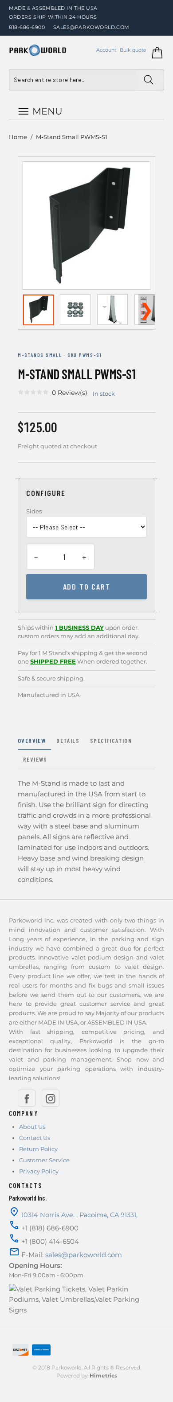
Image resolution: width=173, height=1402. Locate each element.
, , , (79, 1215)
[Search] (150, 80)
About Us (32, 1126)
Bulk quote (133, 50)
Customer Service (44, 1160)
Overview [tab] (32, 740)
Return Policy (38, 1148)
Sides (34, 511)
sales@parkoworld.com (91, 27)
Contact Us (34, 1137)
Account (106, 50)
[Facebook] (26, 1098)
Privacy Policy (39, 1171)
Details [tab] (67, 740)
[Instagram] (50, 1098)
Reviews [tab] (35, 759)
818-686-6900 (27, 27)
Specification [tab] (111, 740)
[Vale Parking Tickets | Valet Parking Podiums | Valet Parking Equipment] (38, 50)
